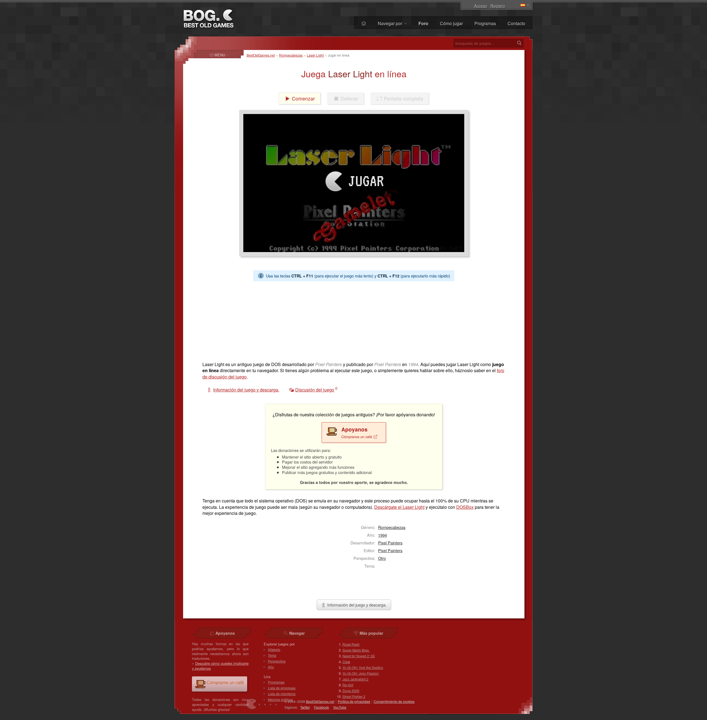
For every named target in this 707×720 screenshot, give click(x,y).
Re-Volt (347, 684)
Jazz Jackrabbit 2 (355, 679)
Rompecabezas (291, 55)
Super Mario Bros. (356, 650)
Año (271, 667)
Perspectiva (277, 661)
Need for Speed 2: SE (358, 655)
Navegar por (390, 23)
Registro (497, 6)
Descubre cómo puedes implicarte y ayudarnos (220, 666)
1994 (382, 535)
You (339, 707)
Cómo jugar (451, 23)
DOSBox (465, 507)
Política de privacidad (354, 701)
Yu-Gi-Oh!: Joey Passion (360, 673)
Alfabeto (274, 649)
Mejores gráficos (280, 699)
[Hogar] (364, 23)
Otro (382, 558)
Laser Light (315, 55)
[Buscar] (519, 43)
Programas (485, 23)
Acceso (480, 6)
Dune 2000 (350, 690)
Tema (272, 655)
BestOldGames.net (261, 55)
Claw (346, 661)
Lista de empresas (282, 687)
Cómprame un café (225, 682)
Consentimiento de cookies (394, 701)
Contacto (516, 23)
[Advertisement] (351, 320)
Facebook (321, 707)
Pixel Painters (390, 543)
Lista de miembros (282, 693)
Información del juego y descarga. (356, 605)
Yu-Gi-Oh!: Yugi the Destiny (362, 667)
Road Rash (351, 644)
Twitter (305, 707)
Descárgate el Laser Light (399, 507)
